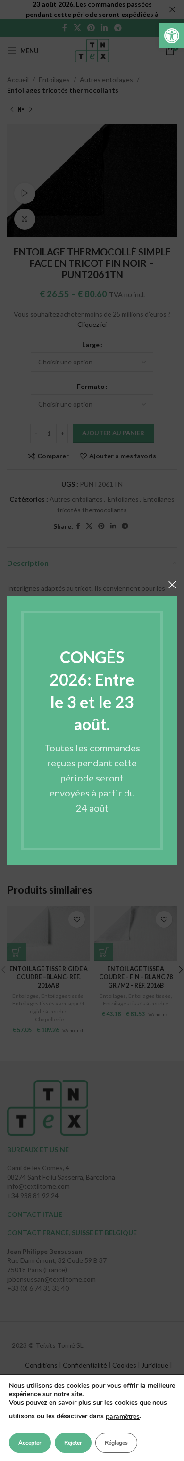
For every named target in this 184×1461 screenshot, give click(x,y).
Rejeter (73, 1442)
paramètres (123, 1416)
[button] (171, 35)
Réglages (116, 1442)
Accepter (30, 1442)
